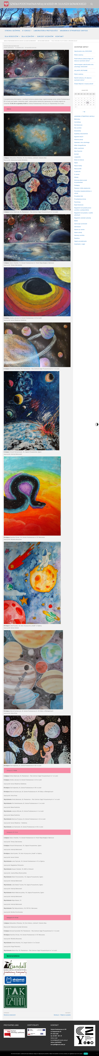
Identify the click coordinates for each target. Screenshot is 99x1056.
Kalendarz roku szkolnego (81, 142)
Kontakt (76, 154)
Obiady (76, 177)
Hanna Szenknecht (9, 47)
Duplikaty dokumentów (81, 133)
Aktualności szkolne (30, 47)
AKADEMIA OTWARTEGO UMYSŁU (84, 116)
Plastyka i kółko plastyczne (82, 188)
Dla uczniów (77, 128)
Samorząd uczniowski (80, 223)
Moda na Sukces (79, 160)
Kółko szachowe (79, 148)
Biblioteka (77, 119)
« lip (84, 111)
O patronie (77, 171)
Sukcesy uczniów (79, 235)
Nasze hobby (78, 165)
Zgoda (85, 1053)
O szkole (76, 174)
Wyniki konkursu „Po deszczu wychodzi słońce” (82, 79)
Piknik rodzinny (78, 55)
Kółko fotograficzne (80, 145)
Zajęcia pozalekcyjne (80, 241)
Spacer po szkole (79, 229)
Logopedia (77, 157)
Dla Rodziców (78, 125)
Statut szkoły (78, 232)
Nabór (76, 162)
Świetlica (77, 238)
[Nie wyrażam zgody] (97, 1053)
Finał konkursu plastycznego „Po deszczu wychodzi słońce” (83, 60)
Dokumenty (77, 131)
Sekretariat (77, 226)
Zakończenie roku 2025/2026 (83, 51)
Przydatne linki (78, 196)
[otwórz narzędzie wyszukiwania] (91, 4)
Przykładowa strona (80, 199)
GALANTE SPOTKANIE (80, 70)
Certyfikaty (77, 122)
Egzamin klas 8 (78, 136)
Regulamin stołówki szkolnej (82, 218)
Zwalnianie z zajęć (79, 244)
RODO (76, 221)
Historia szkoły (78, 139)
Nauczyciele (77, 168)
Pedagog (77, 185)
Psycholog (77, 202)
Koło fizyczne (78, 151)
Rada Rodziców (78, 205)
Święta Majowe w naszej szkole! (83, 83)
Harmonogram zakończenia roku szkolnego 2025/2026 (83, 65)
